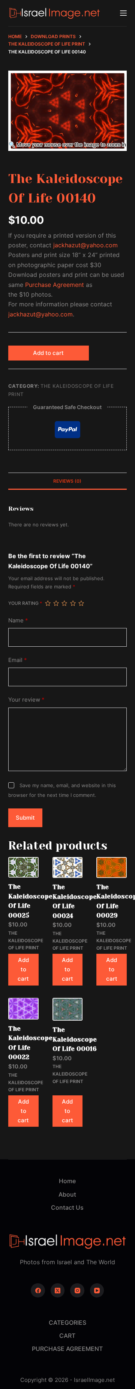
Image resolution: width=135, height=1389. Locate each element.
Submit (25, 817)
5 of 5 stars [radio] (81, 603)
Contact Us (67, 1207)
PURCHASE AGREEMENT (67, 1348)
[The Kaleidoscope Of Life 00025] (23, 867)
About (67, 1194)
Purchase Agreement (54, 284)
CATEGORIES (67, 1322)
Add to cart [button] (23, 969)
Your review (26, 699)
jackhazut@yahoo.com (85, 245)
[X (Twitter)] (58, 1290)
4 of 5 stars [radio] (72, 603)
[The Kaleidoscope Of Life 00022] (23, 1009)
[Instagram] (77, 1290)
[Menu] (123, 13)
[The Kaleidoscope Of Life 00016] (67, 1009)
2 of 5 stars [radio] (55, 603)
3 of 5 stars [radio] (64, 603)
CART (67, 1335)
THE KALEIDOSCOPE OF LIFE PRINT (25, 940)
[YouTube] (97, 1290)
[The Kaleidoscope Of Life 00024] (67, 867)
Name (18, 620)
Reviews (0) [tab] (67, 481)
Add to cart (48, 352)
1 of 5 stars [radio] (47, 603)
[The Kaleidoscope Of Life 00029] (111, 867)
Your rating (25, 603)
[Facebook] (38, 1290)
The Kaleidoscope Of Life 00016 (74, 1039)
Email (17, 659)
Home (67, 1181)
